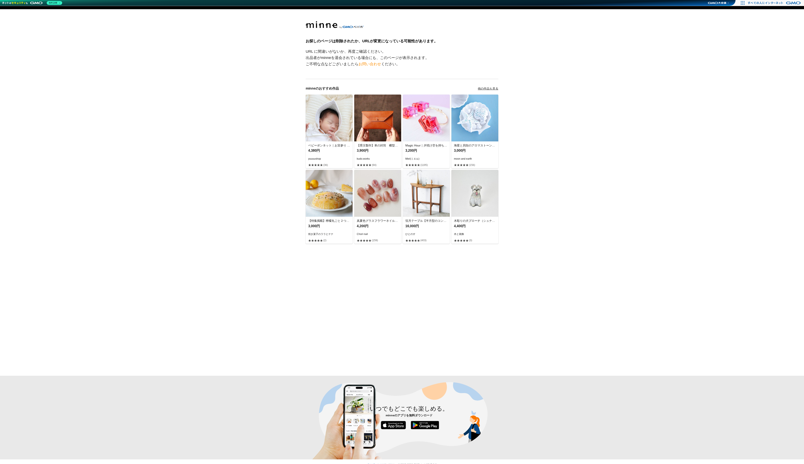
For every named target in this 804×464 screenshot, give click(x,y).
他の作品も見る (488, 88)
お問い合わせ (369, 64)
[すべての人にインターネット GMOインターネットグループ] (775, 3)
